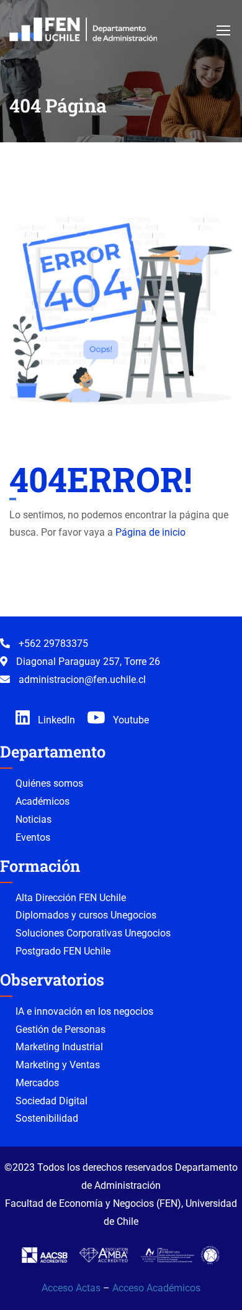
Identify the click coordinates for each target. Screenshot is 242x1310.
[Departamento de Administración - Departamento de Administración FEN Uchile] (83, 29)
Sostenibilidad (47, 1118)
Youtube (129, 720)
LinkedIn (55, 720)
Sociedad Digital (51, 1101)
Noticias (34, 819)
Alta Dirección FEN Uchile (71, 898)
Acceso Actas (71, 1288)
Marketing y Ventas (58, 1065)
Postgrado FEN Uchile (63, 951)
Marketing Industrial (59, 1047)
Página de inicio (150, 532)
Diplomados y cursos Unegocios (86, 915)
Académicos (42, 801)
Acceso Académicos (156, 1288)
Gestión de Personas (60, 1029)
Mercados (37, 1083)
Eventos (33, 837)
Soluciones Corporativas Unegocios (93, 933)
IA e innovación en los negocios (84, 1011)
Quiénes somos (49, 783)
